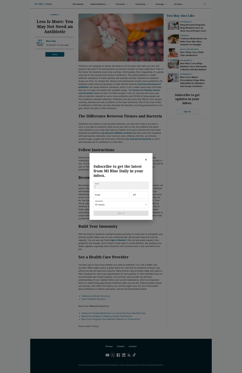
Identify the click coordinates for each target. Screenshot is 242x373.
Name (97, 184)
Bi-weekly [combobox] (100, 204)
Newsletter (99, 201)
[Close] (145, 159)
